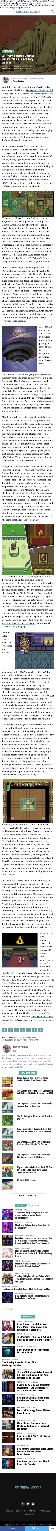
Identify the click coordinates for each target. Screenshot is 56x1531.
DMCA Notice (29, 1514)
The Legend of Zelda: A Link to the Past (21, 1040)
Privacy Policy (44, 1511)
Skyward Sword (24, 698)
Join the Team (21, 1511)
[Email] (28, 1029)
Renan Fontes (18, 81)
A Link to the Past (27, 1038)
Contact (32, 1511)
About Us (9, 1511)
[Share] (4, 1029)
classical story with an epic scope (18, 623)
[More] (40, 1029)
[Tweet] (10, 1029)
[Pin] (34, 1029)
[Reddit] (16, 1029)
